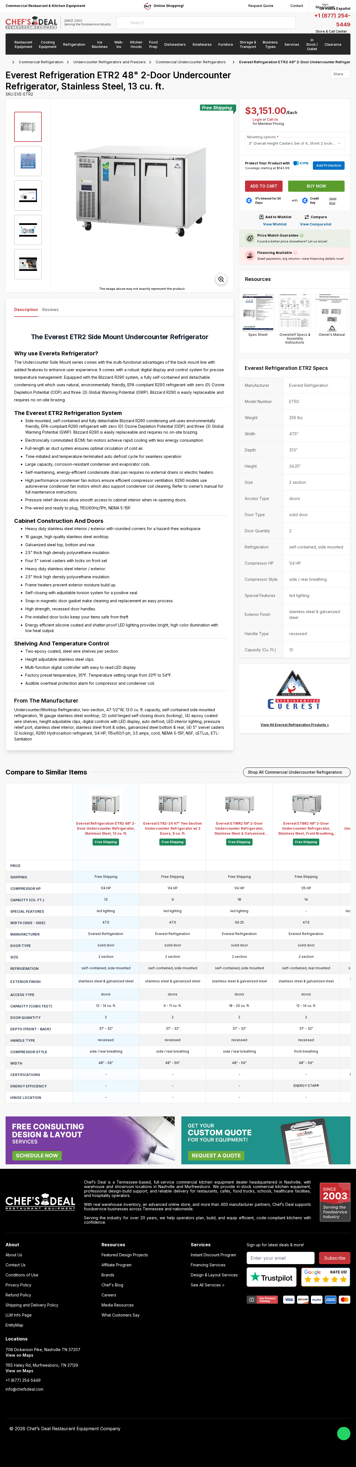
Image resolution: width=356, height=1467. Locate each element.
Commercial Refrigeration (41, 62)
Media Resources (118, 1305)
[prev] (57, 195)
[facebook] (238, 1428)
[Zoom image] (221, 279)
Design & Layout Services (214, 1275)
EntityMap (14, 1325)
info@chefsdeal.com (24, 1389)
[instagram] (281, 1428)
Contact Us (16, 1265)
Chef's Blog (112, 1285)
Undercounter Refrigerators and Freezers (109, 62)
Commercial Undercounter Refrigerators (191, 62)
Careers (109, 1295)
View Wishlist (274, 224)
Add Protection (328, 165)
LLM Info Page (19, 1315)
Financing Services (208, 1265)
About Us (14, 1255)
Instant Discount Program (213, 1255)
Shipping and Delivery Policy (32, 1305)
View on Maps (19, 1355)
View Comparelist (315, 224)
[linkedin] (270, 1428)
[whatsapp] (343, 1433)
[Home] (8, 62)
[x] (260, 1428)
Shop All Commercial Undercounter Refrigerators (295, 772)
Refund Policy (18, 1295)
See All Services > (208, 1285)
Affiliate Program (117, 1265)
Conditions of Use (22, 1275)
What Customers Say (121, 1315)
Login (257, 119)
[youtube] (249, 1428)
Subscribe (334, 1258)
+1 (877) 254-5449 (23, 1380)
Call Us (272, 119)
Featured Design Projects (125, 1255)
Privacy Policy (18, 1285)
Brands (108, 1275)
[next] (226, 195)
